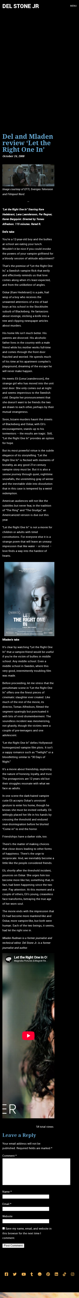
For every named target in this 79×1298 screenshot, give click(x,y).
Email (6, 1204)
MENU (73, 6)
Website (7, 1216)
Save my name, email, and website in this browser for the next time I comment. (27, 1233)
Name (7, 1191)
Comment (9, 1155)
